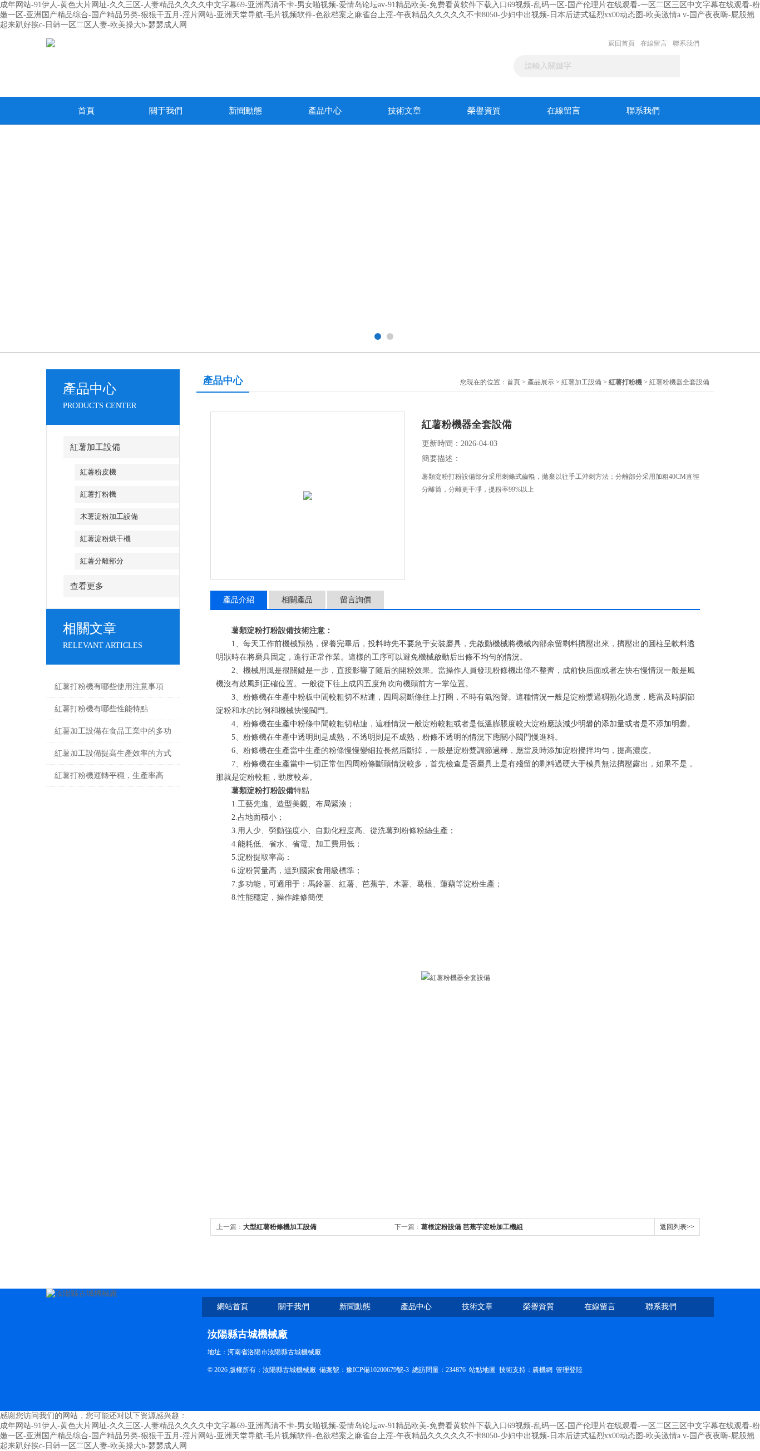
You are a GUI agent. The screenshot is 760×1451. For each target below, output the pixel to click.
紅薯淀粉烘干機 (105, 538)
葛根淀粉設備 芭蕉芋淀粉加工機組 (472, 1227)
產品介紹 (238, 600)
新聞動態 (245, 110)
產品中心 (325, 110)
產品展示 (540, 382)
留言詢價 (355, 600)
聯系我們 (686, 43)
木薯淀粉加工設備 (109, 516)
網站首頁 (232, 1307)
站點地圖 (482, 1370)
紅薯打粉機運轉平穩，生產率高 (109, 775)
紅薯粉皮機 (98, 472)
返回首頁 (621, 43)
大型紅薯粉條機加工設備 (280, 1227)
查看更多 (86, 586)
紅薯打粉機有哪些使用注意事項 (109, 686)
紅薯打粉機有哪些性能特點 (101, 709)
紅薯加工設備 (95, 447)
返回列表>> (677, 1227)
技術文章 (404, 110)
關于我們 (165, 110)
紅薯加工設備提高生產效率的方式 (113, 753)
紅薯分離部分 (102, 561)
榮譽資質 (484, 110)
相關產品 (297, 600)
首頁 (86, 110)
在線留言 (653, 43)
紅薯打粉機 (98, 494)
